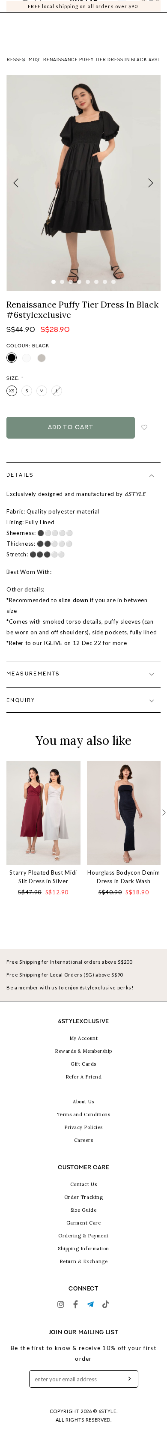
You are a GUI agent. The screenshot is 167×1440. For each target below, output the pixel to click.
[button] (164, 823)
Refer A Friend (84, 1087)
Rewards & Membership (83, 1061)
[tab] (83, 486)
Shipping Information (83, 1259)
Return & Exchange (83, 1272)
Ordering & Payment (83, 1246)
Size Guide (84, 1220)
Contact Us (83, 1195)
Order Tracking (83, 1207)
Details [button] (20, 486)
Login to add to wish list (144, 438)
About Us (83, 1112)
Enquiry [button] (21, 711)
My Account (83, 1049)
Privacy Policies (83, 1138)
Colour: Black (27, 357)
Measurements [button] (33, 684)
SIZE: (15, 389)
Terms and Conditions (83, 1125)
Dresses (14, 71)
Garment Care (83, 1233)
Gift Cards (83, 1074)
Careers (83, 1150)
